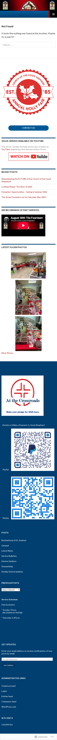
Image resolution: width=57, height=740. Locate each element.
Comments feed (8, 701)
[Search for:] (28, 44)
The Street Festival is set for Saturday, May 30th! (23, 197)
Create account (8, 686)
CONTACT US (28, 128)
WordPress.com (8, 706)
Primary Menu (53, 14)
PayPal (5, 469)
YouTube (5, 149)
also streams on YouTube (12, 612)
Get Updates (8, 644)
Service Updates (9, 561)
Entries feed (7, 696)
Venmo (5, 518)
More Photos (7, 353)
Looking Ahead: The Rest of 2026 (16, 186)
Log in (4, 691)
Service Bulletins (9, 556)
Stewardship (7, 566)
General (5, 545)
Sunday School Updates (12, 571)
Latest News (7, 550)
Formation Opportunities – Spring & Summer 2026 (24, 192)
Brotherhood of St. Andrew (13, 540)
